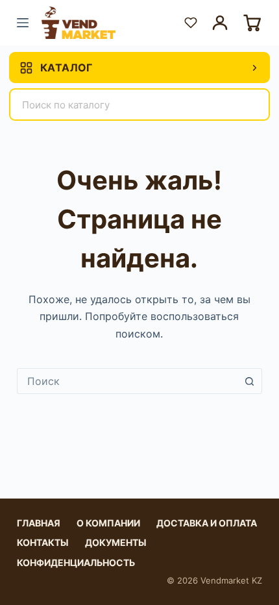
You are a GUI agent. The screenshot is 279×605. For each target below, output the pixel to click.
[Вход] (220, 22)
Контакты (43, 542)
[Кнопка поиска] (249, 381)
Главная (38, 522)
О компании (108, 522)
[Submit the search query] (252, 104)
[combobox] (127, 381)
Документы (116, 542)
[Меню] (23, 23)
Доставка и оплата (206, 522)
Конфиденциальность (76, 562)
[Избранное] (190, 22)
